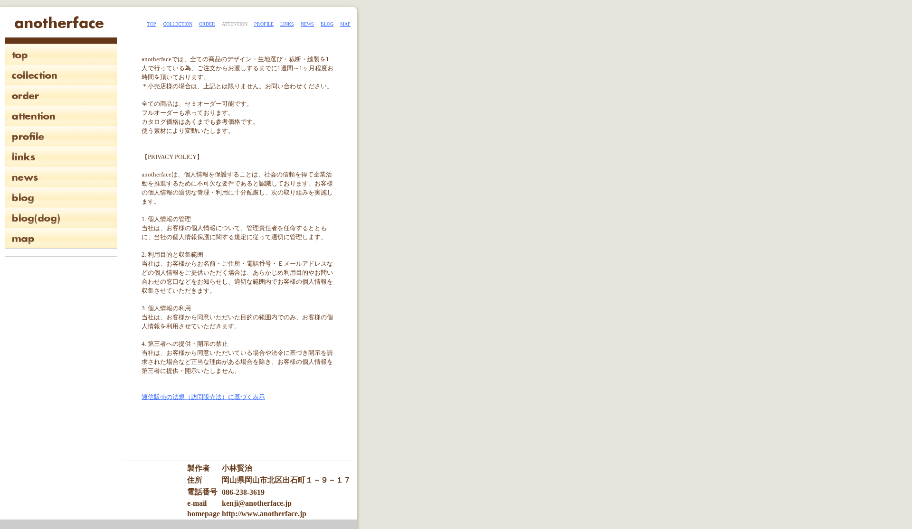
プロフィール (61, 136)
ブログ (61, 197)
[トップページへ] (59, 27)
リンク (61, 156)
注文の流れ (61, 95)
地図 (61, 238)
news (307, 24)
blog (327, 24)
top (151, 24)
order (207, 24)
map (345, 24)
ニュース (61, 177)
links (287, 24)
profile (264, 24)
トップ (61, 54)
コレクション (61, 75)
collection (177, 24)
